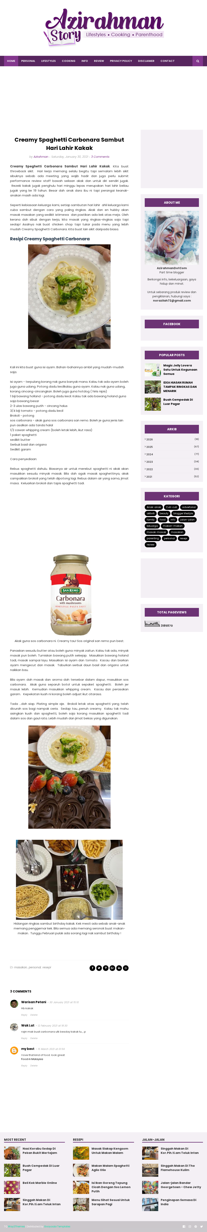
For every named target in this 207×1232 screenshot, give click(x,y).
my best (27, 1049)
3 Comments (100, 157)
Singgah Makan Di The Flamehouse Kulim (178, 1168)
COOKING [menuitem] (68, 61)
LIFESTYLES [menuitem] (48, 61)
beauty (164, 513)
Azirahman (41, 157)
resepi (46, 967)
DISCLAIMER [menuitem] (146, 61)
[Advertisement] (103, 101)
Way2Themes (16, 1226)
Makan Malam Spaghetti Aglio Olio (110, 1168)
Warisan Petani (33, 1002)
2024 (172, 454)
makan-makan (173, 526)
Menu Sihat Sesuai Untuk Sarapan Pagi (111, 1202)
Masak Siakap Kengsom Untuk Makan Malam (110, 1151)
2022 (172, 469)
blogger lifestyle (183, 513)
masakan (20, 967)
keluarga (152, 526)
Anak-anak (154, 507)
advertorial (189, 507)
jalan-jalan (187, 519)
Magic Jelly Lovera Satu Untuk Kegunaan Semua (180, 369)
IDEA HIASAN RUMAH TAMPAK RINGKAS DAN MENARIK (180, 387)
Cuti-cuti (171, 507)
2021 (172, 477)
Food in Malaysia (32, 1059)
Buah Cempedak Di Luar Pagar (178, 402)
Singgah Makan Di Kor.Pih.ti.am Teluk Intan (42, 1202)
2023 (172, 462)
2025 (172, 447)
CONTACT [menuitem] (168, 61)
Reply (24, 1014)
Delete (34, 1014)
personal (35, 967)
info (173, 519)
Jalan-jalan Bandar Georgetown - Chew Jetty (181, 1185)
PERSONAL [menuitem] (28, 61)
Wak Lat (27, 1025)
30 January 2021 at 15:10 (64, 1002)
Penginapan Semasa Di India (178, 1202)
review (150, 544)
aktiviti (151, 513)
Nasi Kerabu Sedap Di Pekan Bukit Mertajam (40, 1151)
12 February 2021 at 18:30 (53, 1025)
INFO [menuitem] (84, 61)
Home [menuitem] (11, 61)
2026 (172, 439)
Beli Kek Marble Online (40, 1183)
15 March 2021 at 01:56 (51, 1049)
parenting (153, 538)
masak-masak (156, 532)
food (163, 519)
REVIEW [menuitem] (99, 61)
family (151, 519)
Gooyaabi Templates (57, 1226)
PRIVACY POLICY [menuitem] (121, 61)
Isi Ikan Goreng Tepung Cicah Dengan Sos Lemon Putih (111, 1187)
